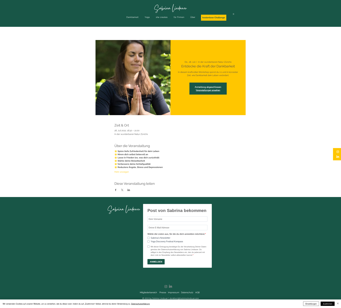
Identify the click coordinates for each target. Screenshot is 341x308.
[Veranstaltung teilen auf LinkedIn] (128, 190)
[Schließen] (337, 304)
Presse (162, 292)
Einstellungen (311, 303)
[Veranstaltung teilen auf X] (122, 190)
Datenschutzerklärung (140, 303)
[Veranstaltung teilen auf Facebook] (115, 190)
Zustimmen (327, 303)
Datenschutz (187, 292)
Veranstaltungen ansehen (208, 90)
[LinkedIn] (337, 156)
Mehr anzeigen (121, 172)
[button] (132, 17)
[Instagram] (337, 151)
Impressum (173, 292)
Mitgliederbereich (148, 292)
